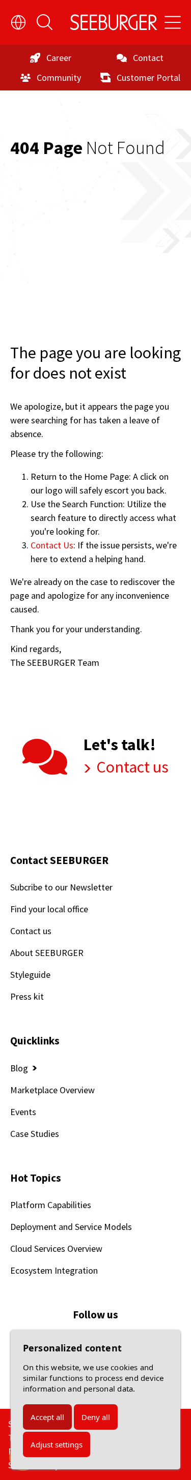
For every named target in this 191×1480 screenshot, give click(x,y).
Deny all (95, 1417)
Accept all (47, 1417)
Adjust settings (57, 1444)
